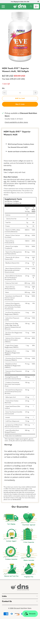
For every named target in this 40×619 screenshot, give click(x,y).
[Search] (31, 6)
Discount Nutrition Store (22, 608)
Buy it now (20, 104)
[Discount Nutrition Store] (20, 6)
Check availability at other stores (16, 122)
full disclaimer (17, 499)
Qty (3, 88)
